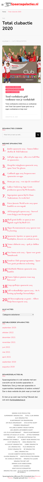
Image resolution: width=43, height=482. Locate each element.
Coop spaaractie (14, 442)
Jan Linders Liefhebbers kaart (21, 430)
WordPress (31, 478)
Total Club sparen (12, 92)
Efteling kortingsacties (27, 437)
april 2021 (6, 357)
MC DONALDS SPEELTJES (13, 459)
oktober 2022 (8, 332)
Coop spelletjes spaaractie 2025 (19, 285)
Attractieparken (33, 435)
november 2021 (9, 342)
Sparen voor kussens (22, 466)
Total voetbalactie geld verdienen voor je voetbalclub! (20, 98)
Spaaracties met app (21, 461)
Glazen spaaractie (11, 456)
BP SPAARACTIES (29, 449)
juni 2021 (6, 347)
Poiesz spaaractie (14, 449)
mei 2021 (6, 352)
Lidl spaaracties (14, 447)
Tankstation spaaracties (14, 89)
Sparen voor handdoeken (21, 463)
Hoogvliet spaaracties (13, 444)
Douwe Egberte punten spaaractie (21, 454)
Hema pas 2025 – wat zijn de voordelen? (23, 181)
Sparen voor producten (21, 413)
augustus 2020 (8, 367)
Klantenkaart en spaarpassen (21, 420)
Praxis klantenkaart (31, 432)
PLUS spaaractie (29, 447)
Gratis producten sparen (29, 456)
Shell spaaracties (21, 451)
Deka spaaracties (29, 442)
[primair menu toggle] (3, 4)
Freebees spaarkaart (22, 425)
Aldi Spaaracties (21, 418)
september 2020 (9, 362)
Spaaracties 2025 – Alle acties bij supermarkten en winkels (21, 471)
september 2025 (9, 327)
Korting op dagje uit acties (14, 435)
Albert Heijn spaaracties (30, 439)
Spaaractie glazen (31, 459)
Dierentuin (11, 437)
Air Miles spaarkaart (14, 423)
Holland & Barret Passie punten (21, 427)
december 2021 (9, 337)
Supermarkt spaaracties (13, 415)
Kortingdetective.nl (17, 400)
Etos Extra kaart (30, 423)
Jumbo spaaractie (31, 444)
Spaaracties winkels (13, 87)
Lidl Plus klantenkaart (12, 432)
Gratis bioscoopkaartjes (21, 468)
